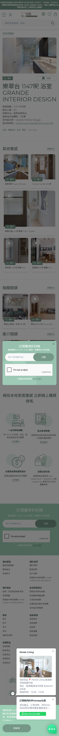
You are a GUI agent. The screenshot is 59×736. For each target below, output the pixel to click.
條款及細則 (37, 379)
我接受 (17, 728)
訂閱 (44, 357)
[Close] (54, 344)
